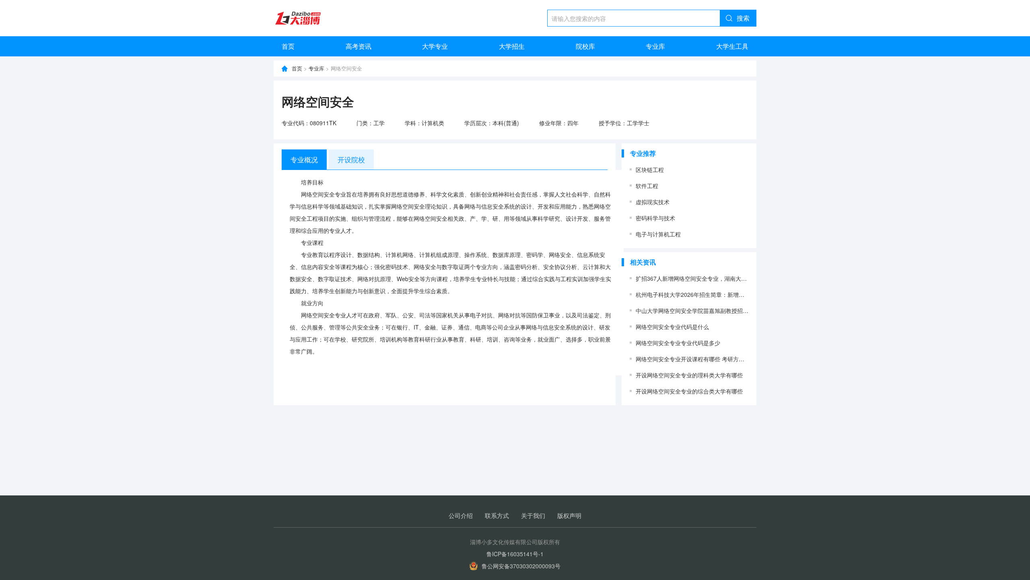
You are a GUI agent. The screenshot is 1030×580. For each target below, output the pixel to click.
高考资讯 (358, 46)
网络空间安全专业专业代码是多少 (678, 343)
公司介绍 (461, 515)
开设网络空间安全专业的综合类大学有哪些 (689, 391)
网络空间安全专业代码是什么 (672, 327)
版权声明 (569, 515)
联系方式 (497, 515)
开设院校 (351, 159)
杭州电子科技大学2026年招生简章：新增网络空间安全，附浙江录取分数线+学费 (737, 294)
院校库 (585, 46)
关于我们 (533, 515)
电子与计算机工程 (658, 234)
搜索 (743, 18)
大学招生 (512, 46)
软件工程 (647, 186)
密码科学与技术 (655, 218)
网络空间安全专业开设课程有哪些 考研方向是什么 (698, 359)
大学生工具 (732, 46)
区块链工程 (650, 170)
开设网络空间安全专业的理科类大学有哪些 (689, 375)
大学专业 (435, 46)
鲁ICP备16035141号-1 (515, 554)
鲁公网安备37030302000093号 (521, 566)
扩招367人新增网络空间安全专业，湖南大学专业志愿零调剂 (711, 278)
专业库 (655, 46)
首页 (288, 46)
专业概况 (304, 159)
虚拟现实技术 (653, 202)
